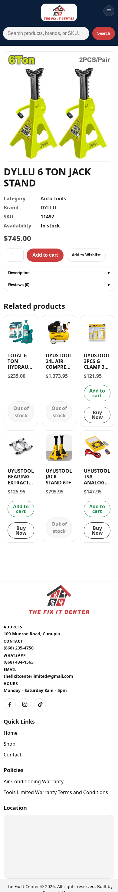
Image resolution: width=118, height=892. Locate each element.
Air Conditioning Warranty (34, 781)
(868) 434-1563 (19, 662)
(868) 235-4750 (19, 648)
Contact (12, 754)
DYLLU (48, 207)
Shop (9, 743)
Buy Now (97, 415)
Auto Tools (53, 198)
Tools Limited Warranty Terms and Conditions (56, 792)
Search (103, 33)
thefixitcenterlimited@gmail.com (38, 676)
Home (11, 733)
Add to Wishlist (86, 255)
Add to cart (45, 255)
